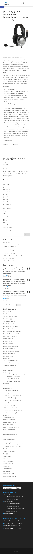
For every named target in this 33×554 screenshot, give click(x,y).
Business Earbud (7, 329)
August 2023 (6, 189)
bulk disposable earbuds (9, 316)
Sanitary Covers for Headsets (12, 446)
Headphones (6, 249)
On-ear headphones (9, 403)
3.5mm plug (6, 311)
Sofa (4, 449)
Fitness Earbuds (7, 386)
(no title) (5, 164)
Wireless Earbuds (7, 261)
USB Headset (6, 471)
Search (19, 305)
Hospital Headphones (8, 422)
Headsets (5, 415)
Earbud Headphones (12, 378)
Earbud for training (8, 353)
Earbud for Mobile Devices (10, 351)
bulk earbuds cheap (8, 321)
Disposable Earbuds (8, 343)
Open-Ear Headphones (13, 381)
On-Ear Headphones (8, 258)
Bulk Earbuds (6, 319)
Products (20, 523)
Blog (13, 20)
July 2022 (5, 194)
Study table (6, 456)
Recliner (5, 437)
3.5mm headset (8, 417)
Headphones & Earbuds (12, 376)
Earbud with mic (7, 356)
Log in (4, 222)
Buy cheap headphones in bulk (11, 331)
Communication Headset (9, 336)
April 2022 (5, 202)
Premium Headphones (9, 434)
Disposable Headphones (9, 346)
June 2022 (5, 197)
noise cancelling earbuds (10, 360)
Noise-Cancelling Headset (10, 429)
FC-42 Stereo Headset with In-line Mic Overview (15, 171)
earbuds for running (8, 368)
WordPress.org (7, 230)
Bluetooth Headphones (10, 251)
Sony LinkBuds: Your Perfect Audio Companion (15, 162)
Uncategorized (7, 216)
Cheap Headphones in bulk (10, 334)
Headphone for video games (11, 395)
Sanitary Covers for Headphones (12, 444)
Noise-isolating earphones (11, 244)
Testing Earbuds (7, 461)
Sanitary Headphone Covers (10, 442)
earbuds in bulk (7, 370)
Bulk (4, 314)
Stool (4, 454)
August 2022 (6, 192)
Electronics (6, 373)
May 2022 (5, 199)
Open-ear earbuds (9, 246)
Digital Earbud (6, 341)
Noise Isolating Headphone (10, 427)
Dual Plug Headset (8, 348)
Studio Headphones (9, 253)
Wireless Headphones (8, 476)
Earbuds (5, 242)
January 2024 (6, 187)
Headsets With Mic (8, 419)
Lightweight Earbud (8, 424)
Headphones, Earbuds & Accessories (14, 375)
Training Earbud (7, 463)
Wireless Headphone (9, 408)
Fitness (5, 383)
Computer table (7, 338)
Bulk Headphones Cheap (9, 326)
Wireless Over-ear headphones (12, 256)
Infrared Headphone (9, 398)
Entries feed (6, 225)
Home (19, 521)
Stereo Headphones (8, 451)
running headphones (8, 439)
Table (4, 213)
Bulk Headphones (7, 324)
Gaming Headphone (9, 393)
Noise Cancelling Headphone (11, 400)
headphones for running (9, 413)
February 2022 (7, 204)
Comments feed (7, 227)
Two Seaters (6, 466)
